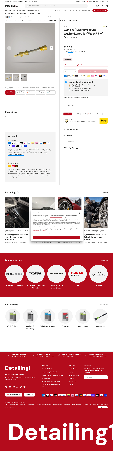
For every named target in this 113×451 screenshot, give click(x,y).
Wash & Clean (13, 326)
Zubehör (38, 13)
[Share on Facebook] (73, 148)
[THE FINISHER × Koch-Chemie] (35, 274)
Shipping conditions (57, 404)
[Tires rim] (65, 316)
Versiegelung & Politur (33, 10)
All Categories (103, 304)
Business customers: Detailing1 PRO (52, 375)
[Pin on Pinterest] (77, 148)
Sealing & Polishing (30, 327)
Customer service (14, 404)
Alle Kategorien (9, 20)
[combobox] (56, 6)
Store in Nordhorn (47, 369)
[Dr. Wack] (98, 274)
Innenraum (31, 13)
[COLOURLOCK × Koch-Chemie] (56, 274)
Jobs (83, 1)
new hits (57, 10)
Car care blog (73, 10)
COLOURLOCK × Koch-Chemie (56, 286)
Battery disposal (104, 404)
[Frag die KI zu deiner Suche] (85, 6)
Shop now (34, 1)
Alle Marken (104, 260)
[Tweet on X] (70, 148)
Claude (84, 113)
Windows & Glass (47, 326)
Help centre (22, 404)
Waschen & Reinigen (19, 10)
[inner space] (82, 316)
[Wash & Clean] (12, 316)
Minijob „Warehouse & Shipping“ (51, 381)
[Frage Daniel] (97, 6)
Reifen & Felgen (21, 13)
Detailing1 (11, 402)
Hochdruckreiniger (40, 20)
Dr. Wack (98, 285)
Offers (65, 10)
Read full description (70, 106)
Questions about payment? (16, 154)
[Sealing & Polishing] (30, 316)
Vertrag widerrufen (103, 407)
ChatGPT (77, 113)
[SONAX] (77, 274)
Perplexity (99, 113)
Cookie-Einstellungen (10, 407)
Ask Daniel (68, 113)
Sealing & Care (73, 372)
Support (77, 1)
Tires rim (65, 326)
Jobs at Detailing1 (47, 378)
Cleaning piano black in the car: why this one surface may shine (16, 236)
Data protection (67, 404)
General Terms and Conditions (44, 404)
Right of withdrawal (76, 404)
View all (105, 192)
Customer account (31, 404)
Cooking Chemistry (14, 285)
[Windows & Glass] (47, 316)
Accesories (18, 20)
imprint (6, 404)
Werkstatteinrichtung (27, 20)
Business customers (84, 10)
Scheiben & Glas (10, 13)
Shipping (70, 51)
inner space (83, 326)
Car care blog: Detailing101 (49, 372)
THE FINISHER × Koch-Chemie (35, 286)
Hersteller (8, 10)
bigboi (65, 26)
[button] (107, 6)
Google (91, 113)
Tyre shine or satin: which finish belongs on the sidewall (95, 236)
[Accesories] (100, 316)
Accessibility (96, 404)
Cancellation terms (87, 404)
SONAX (78, 285)
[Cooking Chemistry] (14, 274)
